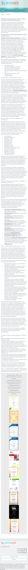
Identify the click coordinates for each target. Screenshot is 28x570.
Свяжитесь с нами (14, 556)
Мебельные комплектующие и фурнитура (10, 37)
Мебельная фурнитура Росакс (20, 90)
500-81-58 (22, 551)
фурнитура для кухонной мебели (19, 237)
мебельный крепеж (8, 229)
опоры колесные (8, 220)
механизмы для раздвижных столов (12, 233)
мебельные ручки (8, 224)
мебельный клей (8, 244)
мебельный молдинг (15, 232)
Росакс (14, 49)
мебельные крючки (8, 213)
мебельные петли (8, 223)
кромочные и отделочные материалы (13, 209)
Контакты (14, 559)
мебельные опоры (8, 217)
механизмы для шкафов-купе (11, 235)
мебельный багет (8, 228)
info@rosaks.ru (23, 552)
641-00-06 (21, 549)
